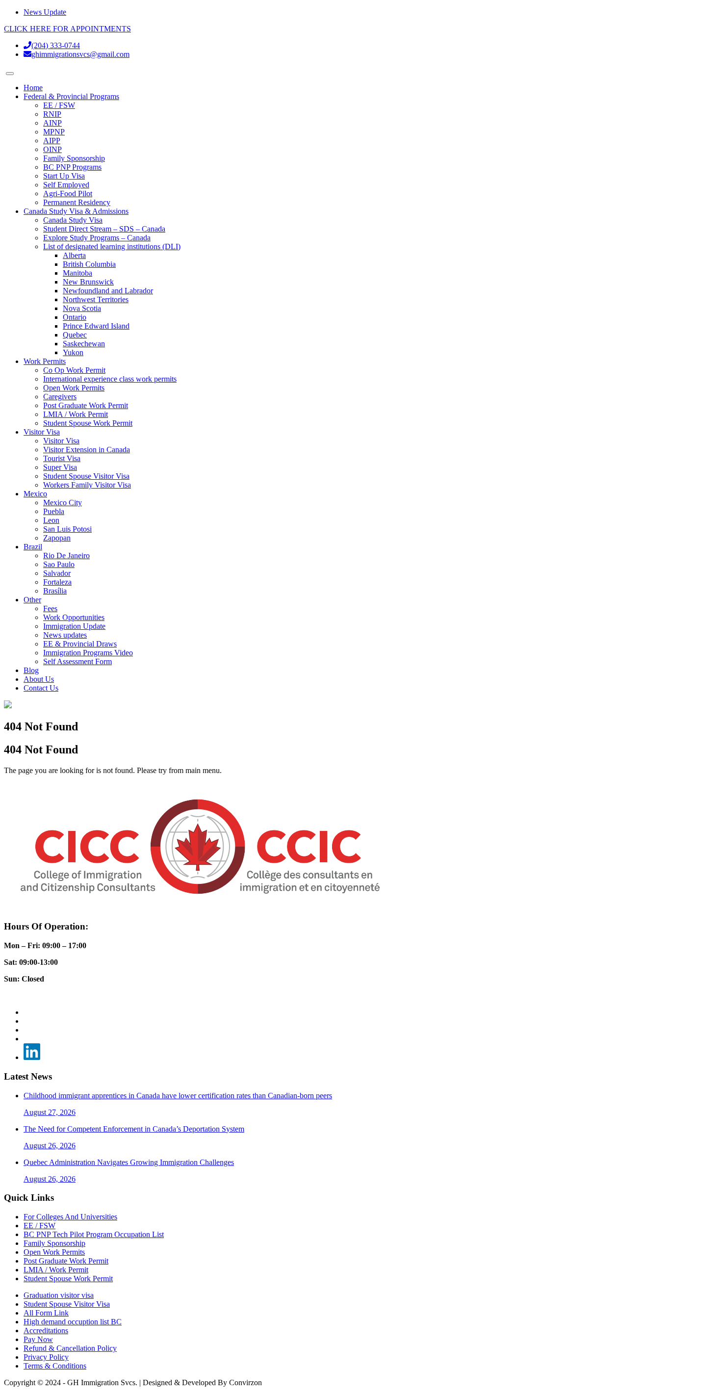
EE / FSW (59, 105)
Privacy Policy (46, 1357)
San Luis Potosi (67, 529)
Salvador (57, 573)
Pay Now (38, 1339)
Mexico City (62, 502)
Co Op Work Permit (74, 370)
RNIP (52, 114)
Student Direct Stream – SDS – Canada (104, 229)
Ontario (74, 317)
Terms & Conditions (55, 1366)
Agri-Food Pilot (67, 193)
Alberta (74, 255)
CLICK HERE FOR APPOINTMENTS (67, 29)
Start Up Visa (64, 176)
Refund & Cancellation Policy (70, 1348)
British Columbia (89, 264)
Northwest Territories (96, 299)
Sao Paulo (59, 564)
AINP (52, 123)
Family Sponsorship (74, 158)
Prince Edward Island (96, 326)
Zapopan (57, 538)
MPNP (54, 132)
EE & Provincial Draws (80, 644)
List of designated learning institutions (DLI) (111, 246)
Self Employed (66, 185)
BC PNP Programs (72, 167)
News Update (45, 12)
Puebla (53, 511)
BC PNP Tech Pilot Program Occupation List (94, 1234)
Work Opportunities (73, 617)
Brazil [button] (33, 546)
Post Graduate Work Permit (85, 405)
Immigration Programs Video (88, 652)
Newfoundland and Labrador (108, 290)
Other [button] (32, 599)
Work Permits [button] (45, 361)
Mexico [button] (35, 494)
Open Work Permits (73, 388)
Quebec (75, 335)
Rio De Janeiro (66, 555)
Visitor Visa (61, 441)
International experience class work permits (110, 379)
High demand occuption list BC (73, 1322)
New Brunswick (88, 282)
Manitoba (77, 273)
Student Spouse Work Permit (87, 423)
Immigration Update (74, 626)
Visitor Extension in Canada (86, 449)
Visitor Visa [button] (42, 432)
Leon (51, 520)
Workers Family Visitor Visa (87, 485)
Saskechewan (84, 343)
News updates (65, 635)
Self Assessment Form (77, 661)
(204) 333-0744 (55, 45)
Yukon (73, 352)
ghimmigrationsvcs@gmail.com (80, 54)
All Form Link (46, 1313)
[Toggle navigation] (10, 73)
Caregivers (60, 396)
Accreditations (46, 1330)
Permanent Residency (76, 202)
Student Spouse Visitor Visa (86, 476)
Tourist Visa (61, 458)
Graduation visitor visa (59, 1295)
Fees (50, 608)
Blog (31, 670)
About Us (39, 679)
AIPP (51, 140)
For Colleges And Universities (70, 1217)
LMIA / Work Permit (75, 414)
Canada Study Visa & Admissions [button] (76, 211)
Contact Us (41, 688)
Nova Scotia (82, 308)
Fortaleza (57, 582)
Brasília (55, 591)
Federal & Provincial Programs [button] (71, 96)
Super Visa (60, 467)
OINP (52, 149)
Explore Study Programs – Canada (97, 237)
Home (33, 87)
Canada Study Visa (73, 220)
